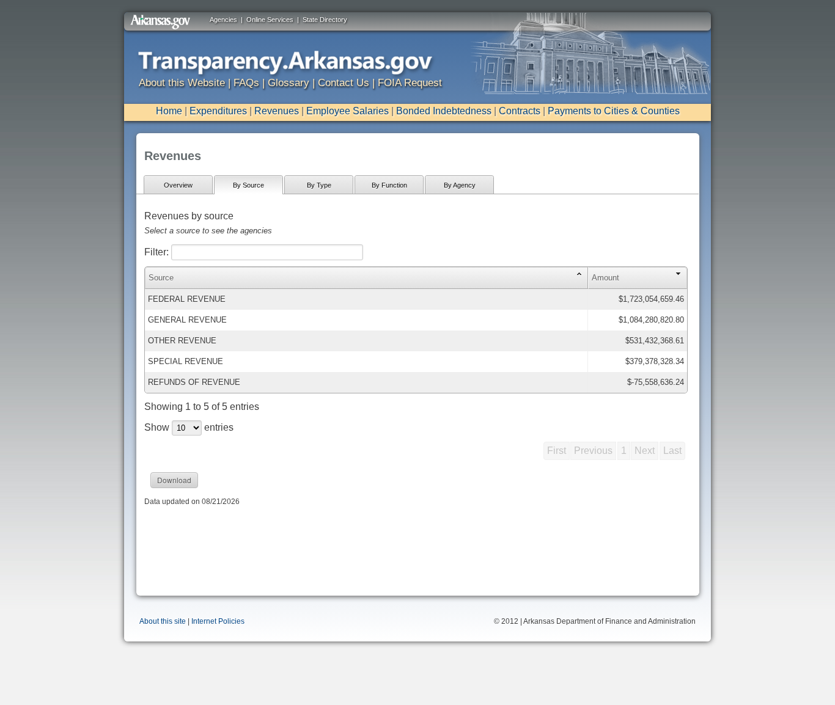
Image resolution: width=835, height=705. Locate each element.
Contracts (519, 111)
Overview (178, 185)
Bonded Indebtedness (443, 111)
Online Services (269, 19)
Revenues (276, 111)
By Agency (460, 185)
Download (174, 480)
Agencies (223, 19)
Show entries (189, 427)
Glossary (288, 83)
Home (169, 111)
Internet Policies (218, 621)
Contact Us (343, 83)
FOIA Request (410, 83)
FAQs (246, 83)
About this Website (182, 83)
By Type (319, 185)
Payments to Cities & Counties (614, 111)
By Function (389, 185)
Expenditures (218, 111)
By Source (248, 185)
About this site (162, 621)
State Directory (325, 19)
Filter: (157, 252)
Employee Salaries (347, 111)
